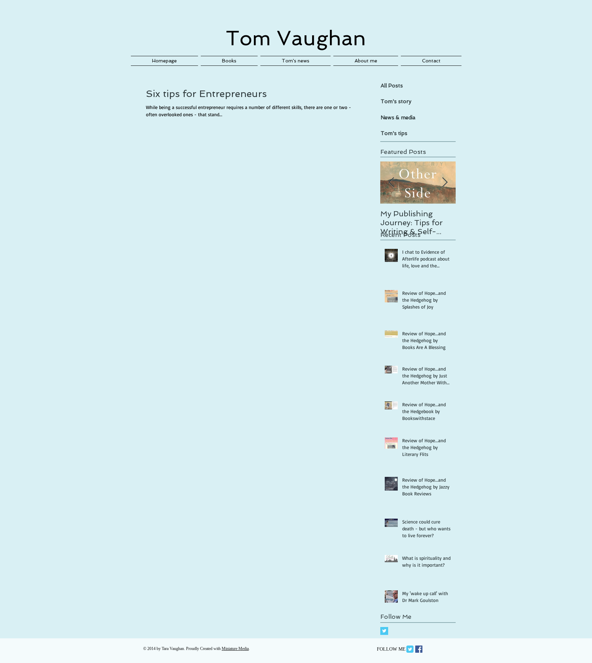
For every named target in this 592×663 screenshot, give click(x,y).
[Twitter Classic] (410, 649)
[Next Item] (445, 182)
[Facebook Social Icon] (418, 649)
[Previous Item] (391, 182)
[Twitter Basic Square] (384, 631)
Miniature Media (235, 648)
